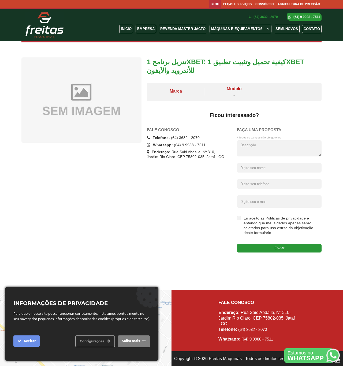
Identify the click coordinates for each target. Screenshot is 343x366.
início (126, 29)
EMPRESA (146, 29)
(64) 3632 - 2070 (265, 17)
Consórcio (264, 4)
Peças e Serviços (237, 4)
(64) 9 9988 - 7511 (306, 17)
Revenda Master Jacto (183, 29)
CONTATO (312, 29)
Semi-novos (286, 29)
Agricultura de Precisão (299, 4)
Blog (215, 4)
